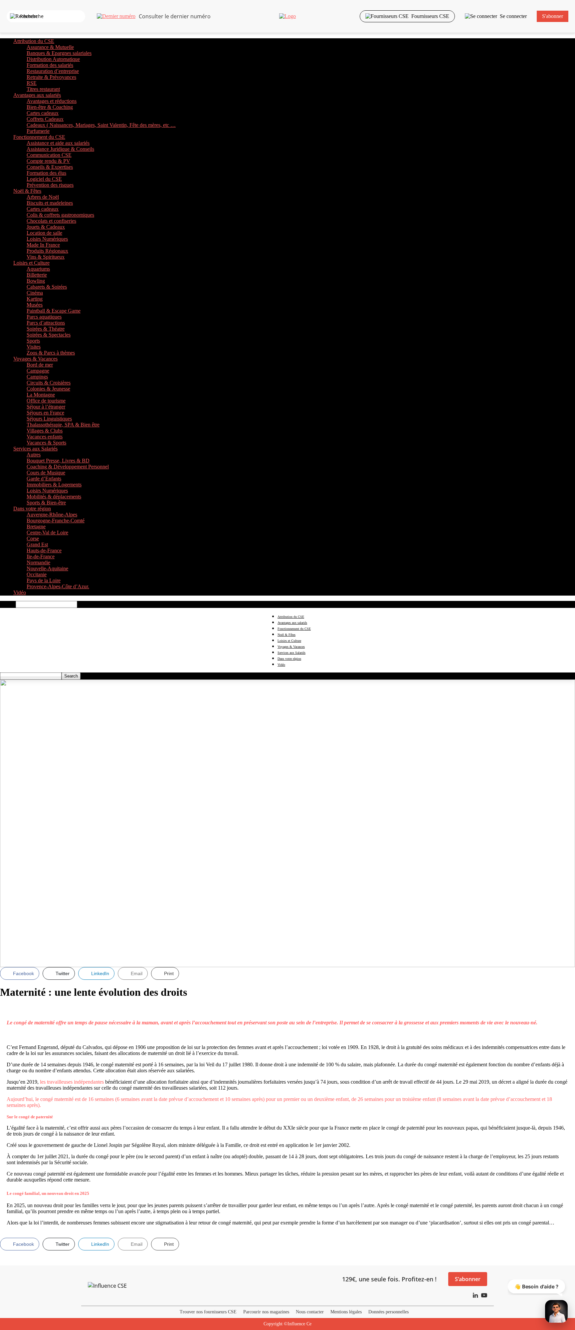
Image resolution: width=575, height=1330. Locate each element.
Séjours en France (45, 412)
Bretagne (36, 526)
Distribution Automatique (53, 59)
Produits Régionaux (47, 251)
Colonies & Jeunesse (48, 389)
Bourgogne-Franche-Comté (56, 520)
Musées (35, 305)
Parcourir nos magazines (266, 1311)
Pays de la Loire (44, 580)
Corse (33, 538)
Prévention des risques (50, 185)
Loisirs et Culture (31, 263)
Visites (34, 347)
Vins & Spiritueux (46, 257)
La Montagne (41, 395)
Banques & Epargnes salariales (59, 53)
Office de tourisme (46, 400)
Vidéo (19, 592)
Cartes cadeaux (43, 113)
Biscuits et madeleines (50, 203)
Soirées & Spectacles (49, 335)
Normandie (38, 562)
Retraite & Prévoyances (51, 77)
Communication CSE (49, 155)
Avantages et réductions (52, 101)
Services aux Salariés (35, 448)
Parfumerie (38, 131)
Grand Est (37, 544)
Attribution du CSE (33, 41)
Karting (35, 299)
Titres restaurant (43, 89)
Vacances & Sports (46, 442)
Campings (37, 377)
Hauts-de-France (44, 550)
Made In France (43, 245)
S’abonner (467, 1279)
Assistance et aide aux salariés (58, 143)
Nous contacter (310, 1311)
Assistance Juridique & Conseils (60, 149)
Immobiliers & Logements (54, 484)
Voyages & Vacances (35, 359)
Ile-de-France (41, 556)
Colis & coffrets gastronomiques (60, 215)
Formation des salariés (50, 65)
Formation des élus (46, 173)
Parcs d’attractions (46, 323)
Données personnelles (388, 1311)
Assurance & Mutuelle (50, 47)
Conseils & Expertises (50, 167)
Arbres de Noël (43, 197)
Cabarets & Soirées (47, 287)
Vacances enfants (45, 436)
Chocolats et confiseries (51, 221)
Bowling (36, 281)
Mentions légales (346, 1311)
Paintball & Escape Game (54, 311)
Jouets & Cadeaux (46, 227)
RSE (32, 83)
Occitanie (37, 574)
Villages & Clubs (45, 430)
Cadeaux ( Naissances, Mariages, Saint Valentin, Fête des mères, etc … (101, 125)
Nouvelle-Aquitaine (47, 568)
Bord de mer (40, 365)
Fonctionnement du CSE (39, 137)
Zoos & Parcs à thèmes (51, 353)
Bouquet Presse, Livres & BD (58, 460)
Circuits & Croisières (49, 383)
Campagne (38, 371)
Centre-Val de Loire (47, 532)
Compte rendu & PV (48, 161)
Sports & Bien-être (46, 502)
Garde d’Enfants (44, 478)
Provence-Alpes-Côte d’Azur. (58, 586)
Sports (33, 341)
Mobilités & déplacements (54, 496)
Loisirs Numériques (47, 239)
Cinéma (35, 293)
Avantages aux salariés (37, 95)
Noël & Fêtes (27, 191)
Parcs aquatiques (44, 317)
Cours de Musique (46, 472)
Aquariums (38, 269)
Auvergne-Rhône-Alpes (52, 514)
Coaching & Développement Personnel (68, 466)
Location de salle (44, 233)
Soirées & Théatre (46, 329)
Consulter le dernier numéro (175, 16)
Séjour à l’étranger (46, 406)
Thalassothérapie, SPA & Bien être (63, 424)
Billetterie (37, 275)
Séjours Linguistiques (49, 418)
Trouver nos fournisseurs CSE (208, 1311)
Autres (34, 454)
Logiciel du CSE (44, 179)
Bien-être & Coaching (50, 107)
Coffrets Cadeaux (45, 119)
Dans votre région (32, 508)
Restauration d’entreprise (53, 71)
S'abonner (552, 16)
